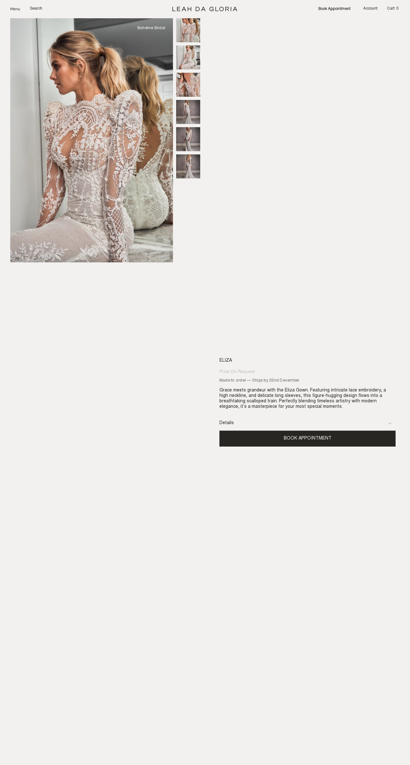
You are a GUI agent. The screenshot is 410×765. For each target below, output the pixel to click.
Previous (10, 140)
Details (226, 423)
